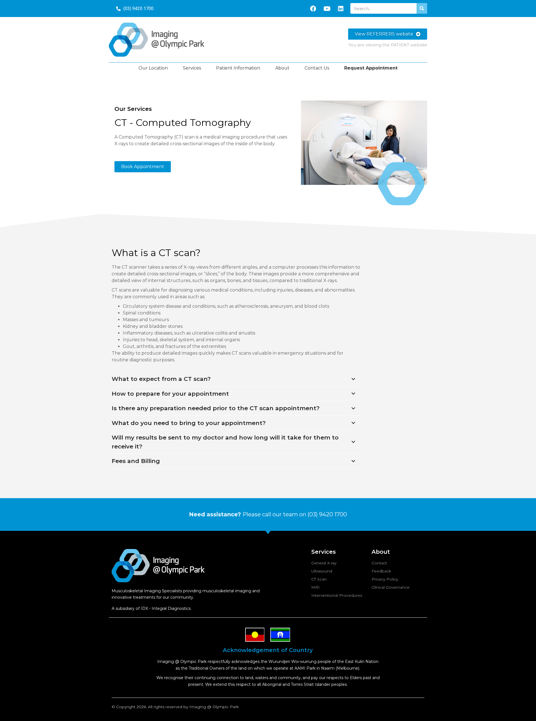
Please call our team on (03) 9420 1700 (268, 514)
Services (192, 68)
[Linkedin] (340, 9)
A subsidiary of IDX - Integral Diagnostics (151, 608)
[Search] (422, 8)
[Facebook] (313, 9)
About (282, 68)
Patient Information (238, 68)
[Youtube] (327, 9)
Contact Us (317, 68)
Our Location (153, 68)
